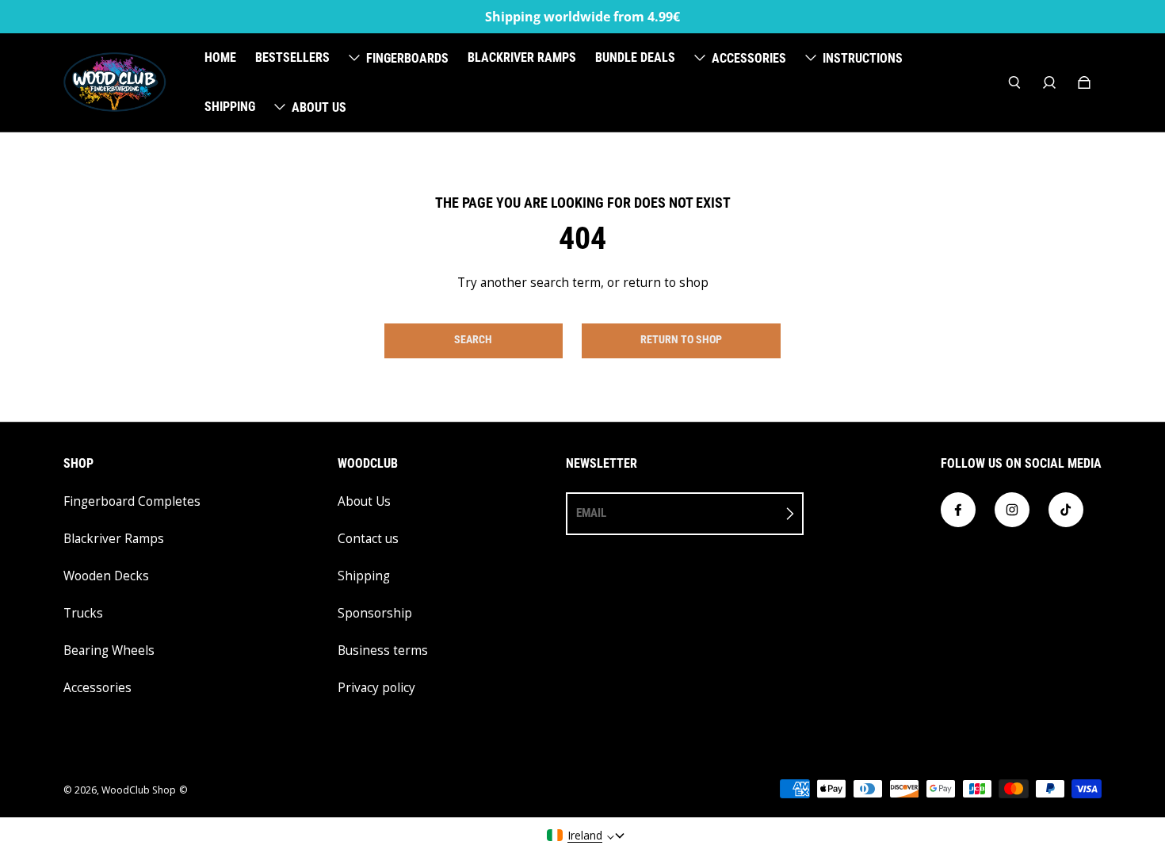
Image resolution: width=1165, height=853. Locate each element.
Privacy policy (376, 687)
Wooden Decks (106, 576)
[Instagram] (1012, 509)
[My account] (1049, 82)
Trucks (83, 613)
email (591, 513)
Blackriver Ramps (113, 538)
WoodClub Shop (138, 790)
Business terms (383, 650)
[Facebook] (958, 509)
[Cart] (1084, 82)
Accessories (97, 687)
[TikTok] (1065, 509)
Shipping (364, 576)
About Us (364, 501)
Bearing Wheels (109, 650)
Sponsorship (375, 613)
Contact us (368, 538)
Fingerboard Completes (132, 501)
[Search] (1014, 82)
